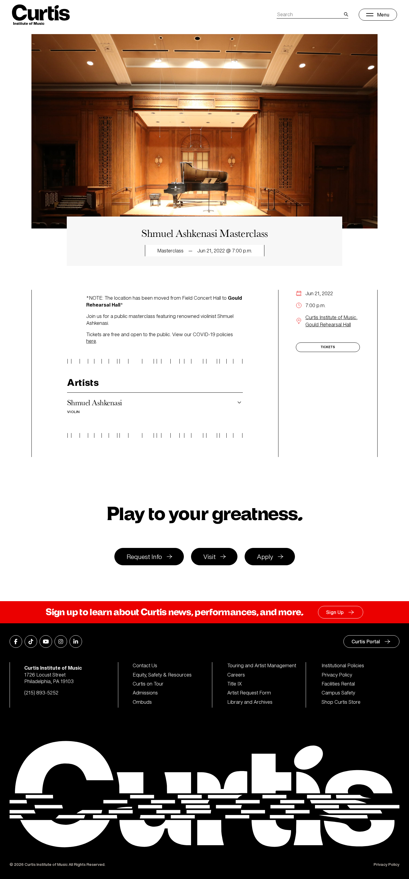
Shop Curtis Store (341, 702)
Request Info (144, 556)
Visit (209, 556)
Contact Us (145, 665)
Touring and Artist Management (261, 665)
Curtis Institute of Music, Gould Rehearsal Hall (331, 321)
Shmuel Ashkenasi (94, 405)
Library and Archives (249, 702)
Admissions (145, 692)
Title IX (234, 683)
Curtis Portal (366, 641)
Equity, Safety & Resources (162, 674)
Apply (265, 556)
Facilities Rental (338, 683)
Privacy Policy (337, 674)
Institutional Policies (343, 665)
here (91, 341)
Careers (236, 674)
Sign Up (335, 612)
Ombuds (142, 702)
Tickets (328, 347)
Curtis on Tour (148, 683)
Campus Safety (338, 692)
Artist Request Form (249, 692)
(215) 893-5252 (41, 692)
